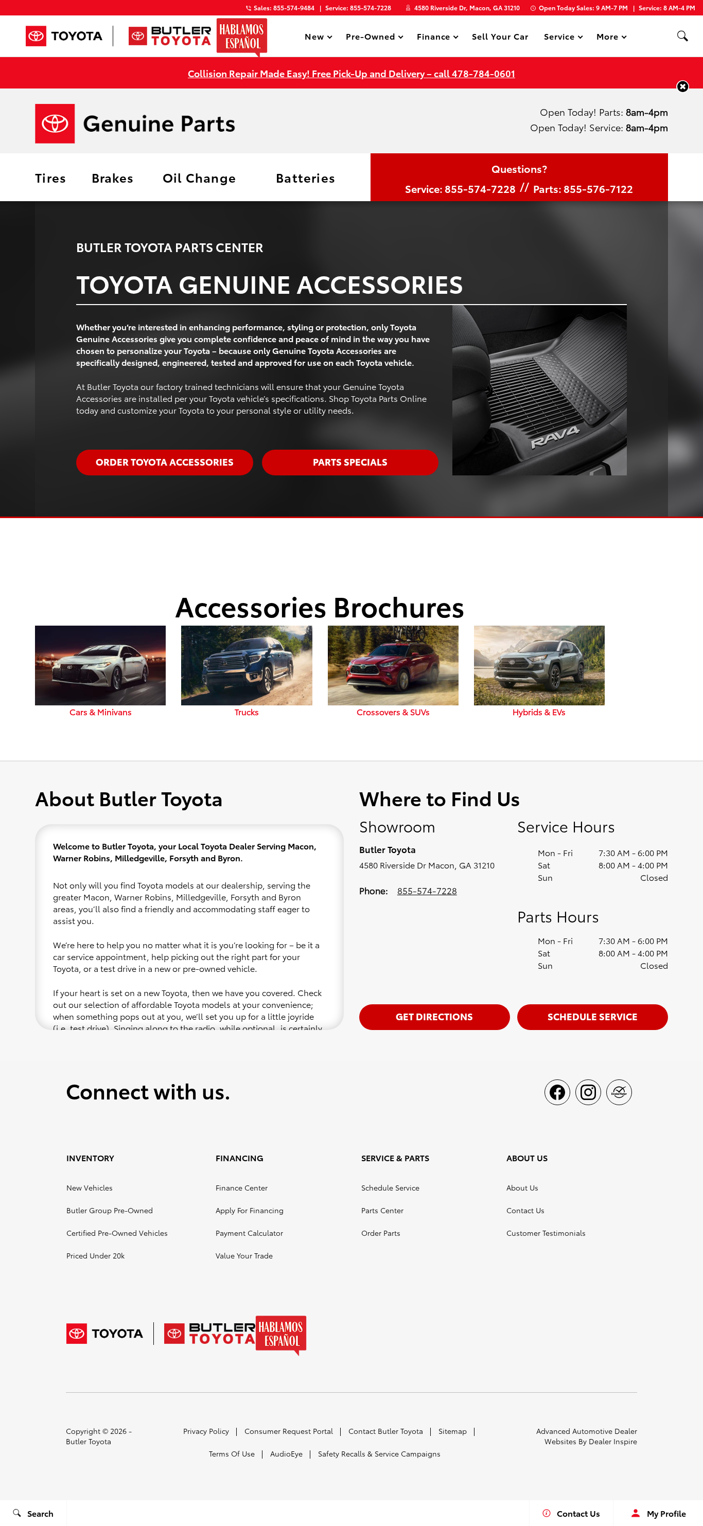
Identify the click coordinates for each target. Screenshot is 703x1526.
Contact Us (525, 1210)
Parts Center (382, 1210)
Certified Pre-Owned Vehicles (117, 1233)
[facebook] (557, 1092)
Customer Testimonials (546, 1233)
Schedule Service (593, 1015)
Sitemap (452, 1431)
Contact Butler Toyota (385, 1431)
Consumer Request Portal (288, 1431)
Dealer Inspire (613, 1441)
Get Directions (434, 1015)
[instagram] (588, 1092)
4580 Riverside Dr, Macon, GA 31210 (467, 7)
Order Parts (380, 1233)
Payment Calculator (249, 1233)
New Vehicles (89, 1187)
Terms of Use (232, 1453)
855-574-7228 (427, 890)
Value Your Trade (244, 1255)
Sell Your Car (500, 36)
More (608, 38)
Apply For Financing (250, 1210)
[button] (682, 36)
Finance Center (242, 1187)
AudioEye (286, 1453)
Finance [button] (433, 38)
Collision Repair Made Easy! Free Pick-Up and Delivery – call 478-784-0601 (351, 72)
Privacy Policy (206, 1431)
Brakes (113, 177)
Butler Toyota (88, 1441)
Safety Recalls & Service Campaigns (379, 1453)
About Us (522, 1187)
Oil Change (199, 177)
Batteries (306, 177)
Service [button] (559, 38)
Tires (50, 177)
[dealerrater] (619, 1092)
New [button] (316, 38)
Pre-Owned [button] (370, 38)
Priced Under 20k (95, 1255)
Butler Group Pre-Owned (109, 1210)
